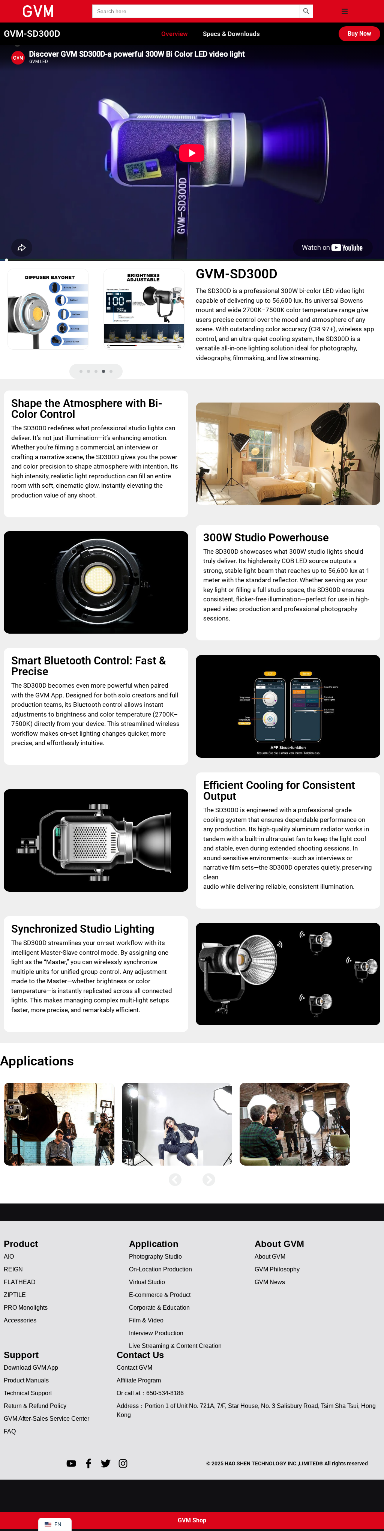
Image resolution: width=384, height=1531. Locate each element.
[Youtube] (71, 1463)
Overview (174, 34)
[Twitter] (106, 1463)
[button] (344, 11)
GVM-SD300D (32, 34)
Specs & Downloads (231, 34)
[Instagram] (123, 1463)
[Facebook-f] (88, 1463)
